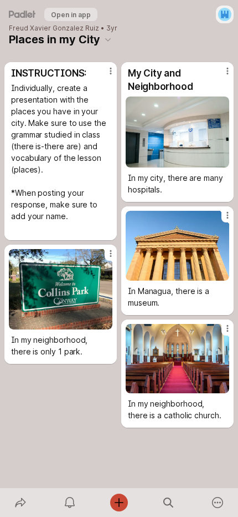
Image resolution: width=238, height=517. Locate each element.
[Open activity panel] (69, 502)
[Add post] (119, 502)
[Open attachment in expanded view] (177, 132)
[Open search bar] (169, 502)
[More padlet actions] (218, 502)
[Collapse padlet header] (108, 39)
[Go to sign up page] (225, 14)
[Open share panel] (20, 502)
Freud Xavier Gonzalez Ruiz (54, 28)
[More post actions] (103, 75)
